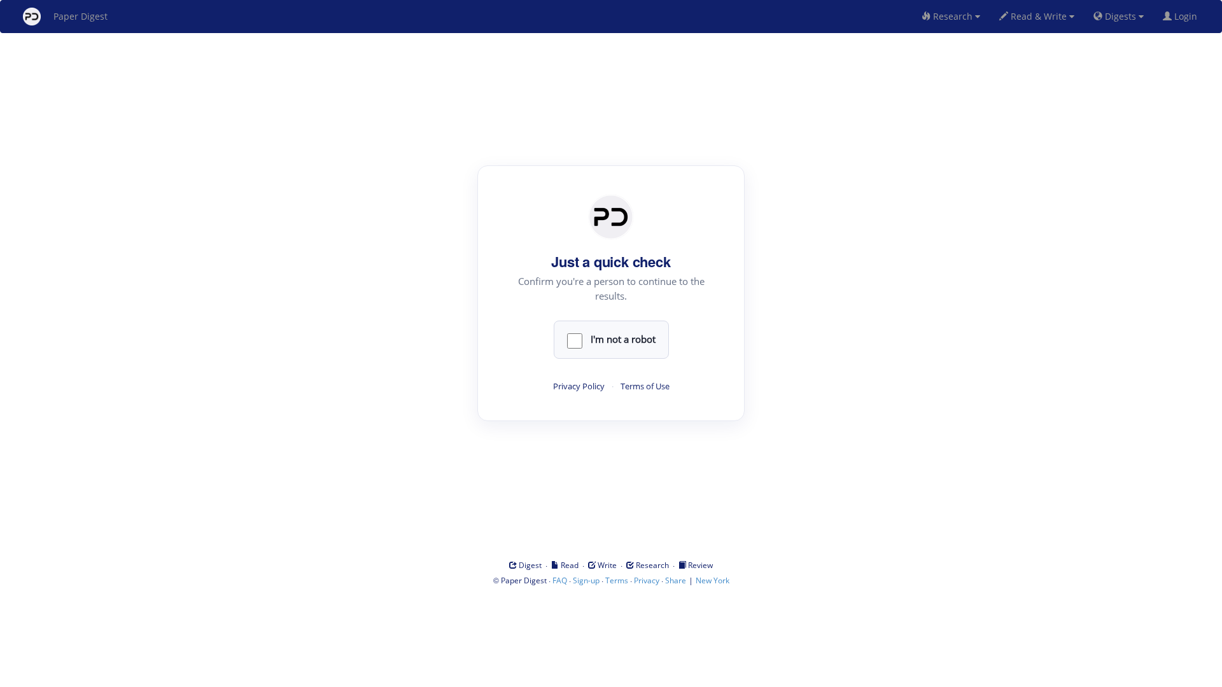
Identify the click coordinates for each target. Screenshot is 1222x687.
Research (953, 16)
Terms (616, 580)
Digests (1120, 16)
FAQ (559, 580)
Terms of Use (645, 386)
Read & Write (1038, 16)
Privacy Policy (579, 386)
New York (712, 580)
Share (675, 580)
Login (1187, 16)
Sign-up (586, 580)
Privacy (646, 580)
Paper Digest (80, 16)
